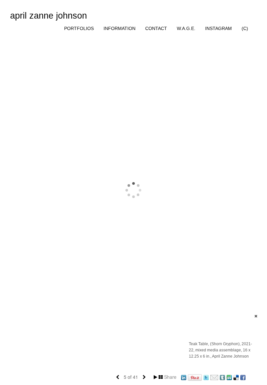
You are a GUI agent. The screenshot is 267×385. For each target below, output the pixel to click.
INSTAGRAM (218, 28)
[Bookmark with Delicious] (236, 377)
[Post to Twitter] (206, 377)
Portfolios (79, 28)
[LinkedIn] (183, 377)
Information (119, 28)
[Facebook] (243, 377)
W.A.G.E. (186, 28)
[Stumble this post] (229, 377)
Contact (156, 28)
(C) (245, 28)
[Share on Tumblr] (222, 377)
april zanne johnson (48, 16)
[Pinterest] (195, 377)
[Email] (214, 377)
